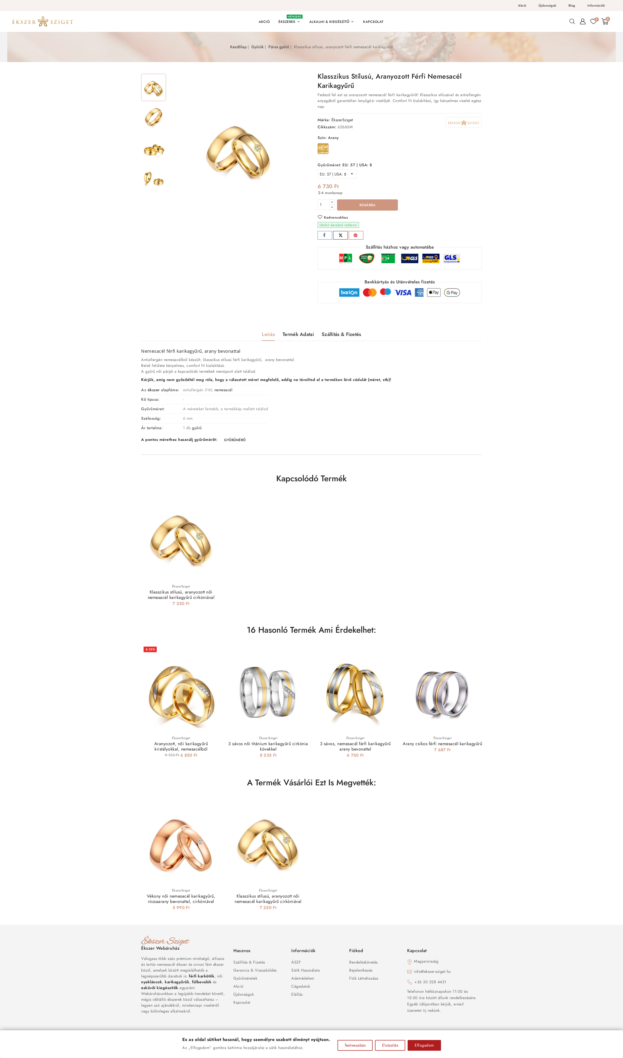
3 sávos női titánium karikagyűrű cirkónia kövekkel (268, 746)
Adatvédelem (302, 978)
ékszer (154, 390)
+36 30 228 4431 (430, 982)
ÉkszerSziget (342, 120)
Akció (522, 5)
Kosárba (367, 205)
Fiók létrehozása (363, 978)
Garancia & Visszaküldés (255, 970)
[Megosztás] (325, 235)
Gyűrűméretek (245, 978)
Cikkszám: (327, 127)
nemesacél (223, 390)
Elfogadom (424, 1045)
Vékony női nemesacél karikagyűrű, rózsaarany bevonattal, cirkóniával (181, 899)
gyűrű (197, 428)
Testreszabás (355, 1045)
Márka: (324, 120)
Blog (571, 5)
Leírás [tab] (268, 334)
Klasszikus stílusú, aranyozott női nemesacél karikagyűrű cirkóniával (181, 595)
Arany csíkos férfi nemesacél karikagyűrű (442, 744)
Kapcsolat (241, 1002)
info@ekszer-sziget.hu (432, 971)
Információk (596, 5)
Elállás (297, 994)
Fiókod (356, 950)
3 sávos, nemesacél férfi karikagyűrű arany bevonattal (355, 746)
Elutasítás (390, 1045)
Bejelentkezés (361, 970)
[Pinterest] (356, 235)
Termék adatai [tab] (298, 334)
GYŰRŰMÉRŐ (235, 439)
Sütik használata (305, 970)
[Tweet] (340, 235)
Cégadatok (300, 986)
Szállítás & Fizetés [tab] (341, 334)
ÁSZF (296, 962)
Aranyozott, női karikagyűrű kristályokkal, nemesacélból (181, 746)
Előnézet (214, 501)
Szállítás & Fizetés (249, 962)
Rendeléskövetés (363, 962)
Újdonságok (547, 5)
